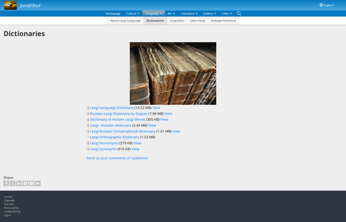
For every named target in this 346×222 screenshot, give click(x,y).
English (328, 5)
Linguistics (177, 21)
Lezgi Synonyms (103, 148)
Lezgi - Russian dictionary (110, 125)
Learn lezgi (197, 21)
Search (239, 13)
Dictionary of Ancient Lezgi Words (118, 119)
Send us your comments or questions (117, 157)
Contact (8, 196)
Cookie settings (12, 211)
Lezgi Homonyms (104, 142)
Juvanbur (30, 5)
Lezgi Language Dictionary (112, 107)
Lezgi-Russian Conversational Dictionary (123, 131)
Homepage (113, 14)
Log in (7, 215)
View (156, 107)
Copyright (9, 200)
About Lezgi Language (125, 21)
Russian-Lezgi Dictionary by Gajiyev (119, 113)
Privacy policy (11, 207)
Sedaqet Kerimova (223, 21)
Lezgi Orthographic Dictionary (115, 137)
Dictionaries (155, 21)
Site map (9, 204)
